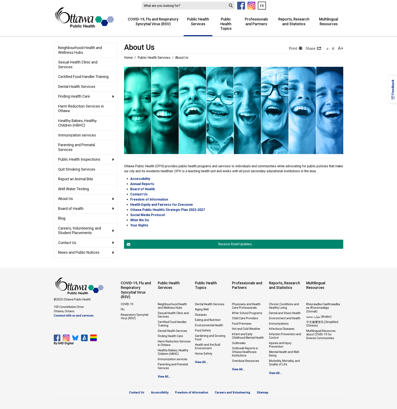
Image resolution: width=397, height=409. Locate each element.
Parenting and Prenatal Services (173, 366)
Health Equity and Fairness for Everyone (161, 205)
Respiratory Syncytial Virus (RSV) (134, 316)
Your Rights (139, 225)
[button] (295, 48)
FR (262, 6)
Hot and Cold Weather (246, 328)
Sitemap (262, 392)
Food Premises (241, 323)
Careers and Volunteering (232, 392)
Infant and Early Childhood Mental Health (248, 336)
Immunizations (279, 323)
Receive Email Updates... (236, 244)
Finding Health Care (170, 336)
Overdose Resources (245, 360)
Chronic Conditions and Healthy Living (284, 306)
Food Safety (203, 330)
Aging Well (202, 309)
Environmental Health (209, 325)
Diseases (201, 314)
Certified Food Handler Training (172, 323)
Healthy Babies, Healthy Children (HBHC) (173, 352)
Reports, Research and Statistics (293, 21)
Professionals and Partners (256, 21)
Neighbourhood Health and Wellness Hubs (172, 306)
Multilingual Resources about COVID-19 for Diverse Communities (321, 334)
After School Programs (247, 313)
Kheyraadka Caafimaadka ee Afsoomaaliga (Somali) (323, 308)
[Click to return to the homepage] (84, 17)
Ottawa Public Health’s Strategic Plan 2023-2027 (167, 210)
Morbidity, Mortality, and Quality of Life (284, 362)
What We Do (139, 220)
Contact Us (139, 194)
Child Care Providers (245, 318)
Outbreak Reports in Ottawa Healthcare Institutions (245, 352)
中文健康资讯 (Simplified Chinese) (322, 323)
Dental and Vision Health (285, 313)
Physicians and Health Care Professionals (246, 306)
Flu (122, 309)
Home (128, 58)
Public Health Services (198, 21)
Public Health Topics (226, 24)
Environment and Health (284, 318)
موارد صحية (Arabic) (318, 316)
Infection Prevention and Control (285, 336)
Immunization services (172, 359)
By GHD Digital (64, 343)
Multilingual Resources (328, 21)
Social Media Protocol (147, 215)
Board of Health (142, 189)
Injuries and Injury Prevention (280, 344)
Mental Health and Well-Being (284, 353)
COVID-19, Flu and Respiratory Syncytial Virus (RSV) (153, 21)
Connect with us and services (74, 315)
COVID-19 (127, 304)
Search (231, 6)
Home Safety (203, 353)
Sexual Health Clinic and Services (173, 314)
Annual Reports (142, 184)
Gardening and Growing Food (210, 337)
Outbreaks (239, 343)
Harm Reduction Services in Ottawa (174, 343)
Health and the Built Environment (207, 346)
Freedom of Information (149, 199)
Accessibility (140, 179)
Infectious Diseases (281, 328)
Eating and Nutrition (208, 320)
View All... (164, 376)
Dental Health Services (172, 330)
